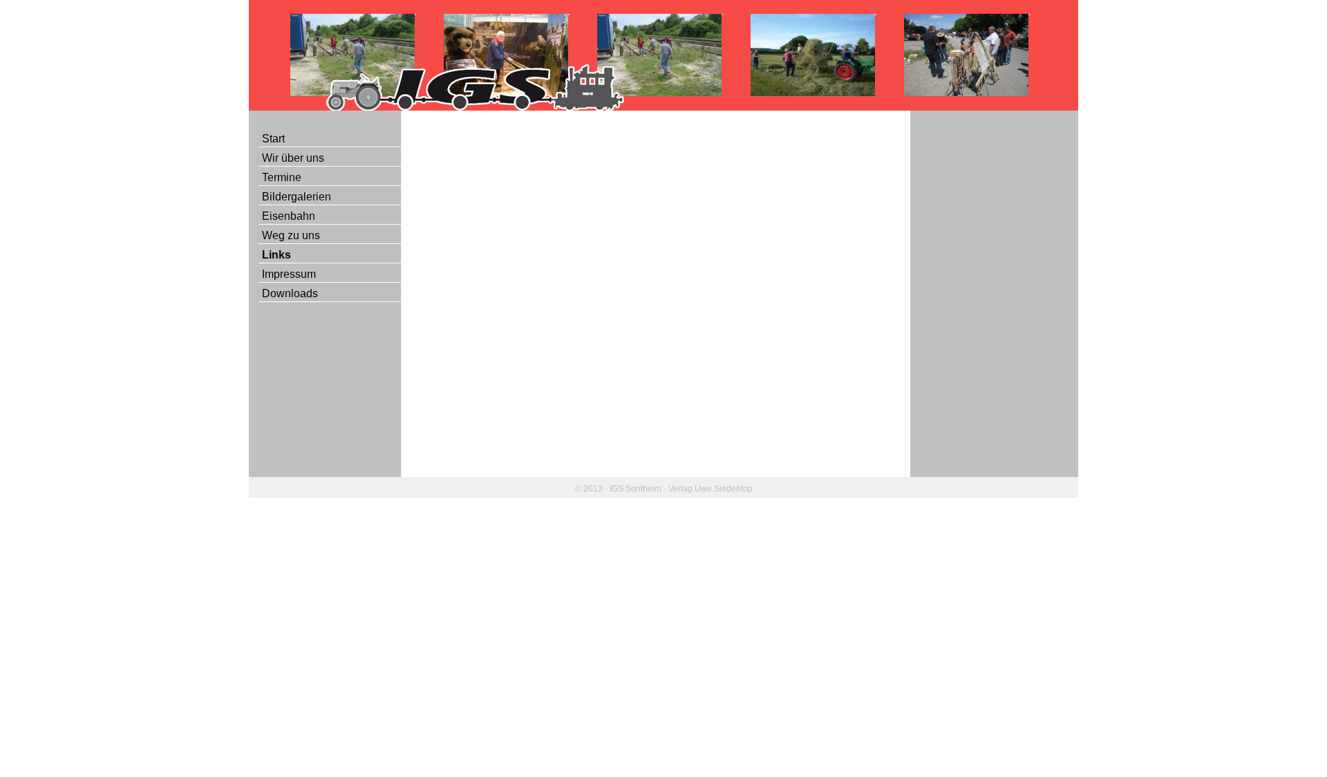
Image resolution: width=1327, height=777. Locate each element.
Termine (281, 177)
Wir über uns (293, 158)
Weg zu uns (291, 235)
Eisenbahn (288, 216)
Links (276, 255)
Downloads (290, 293)
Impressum (289, 274)
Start (273, 138)
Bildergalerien (296, 197)
